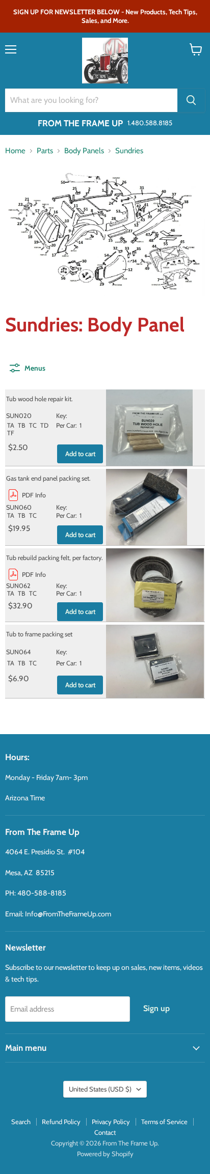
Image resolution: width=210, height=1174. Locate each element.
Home (15, 151)
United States (100, 1089)
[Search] (191, 100)
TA (10, 425)
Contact (105, 1132)
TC (33, 425)
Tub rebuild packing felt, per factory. (54, 558)
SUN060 (19, 507)
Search (21, 1121)
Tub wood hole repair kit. (39, 399)
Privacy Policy (111, 1121)
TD (44, 425)
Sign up (156, 1008)
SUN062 (18, 586)
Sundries (129, 151)
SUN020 (19, 416)
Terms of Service (164, 1121)
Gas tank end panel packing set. (48, 478)
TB (21, 425)
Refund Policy (61, 1121)
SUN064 (18, 652)
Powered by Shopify (105, 1154)
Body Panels (84, 151)
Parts (45, 151)
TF (10, 433)
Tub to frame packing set (39, 634)
